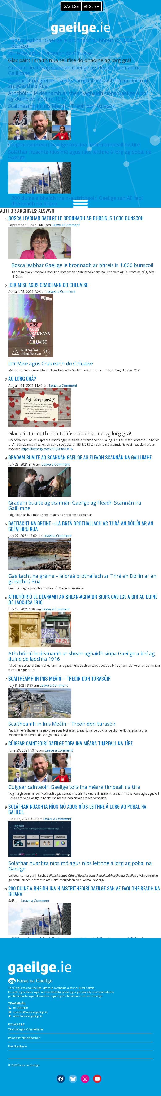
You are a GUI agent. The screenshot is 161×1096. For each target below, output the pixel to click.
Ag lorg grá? (22, 378)
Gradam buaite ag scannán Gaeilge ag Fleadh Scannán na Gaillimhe (74, 70)
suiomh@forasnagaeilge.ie (30, 1012)
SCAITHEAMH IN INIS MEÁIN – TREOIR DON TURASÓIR (59, 678)
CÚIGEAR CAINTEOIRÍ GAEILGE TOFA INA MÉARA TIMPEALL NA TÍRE (70, 743)
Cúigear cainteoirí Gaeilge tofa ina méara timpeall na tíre (74, 144)
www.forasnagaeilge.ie (28, 1016)
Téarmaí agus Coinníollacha (25, 1029)
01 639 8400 (20, 1008)
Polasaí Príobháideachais (24, 1038)
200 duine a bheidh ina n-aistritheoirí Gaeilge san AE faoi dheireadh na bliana (84, 890)
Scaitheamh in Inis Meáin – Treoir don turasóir (62, 105)
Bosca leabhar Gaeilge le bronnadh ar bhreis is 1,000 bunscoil (71, 43)
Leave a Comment (66, 225)
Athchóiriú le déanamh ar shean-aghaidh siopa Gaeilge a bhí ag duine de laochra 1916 (78, 95)
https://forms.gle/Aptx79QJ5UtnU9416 (47, 449)
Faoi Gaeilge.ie (17, 1046)
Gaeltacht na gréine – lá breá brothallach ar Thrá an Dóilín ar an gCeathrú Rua (78, 83)
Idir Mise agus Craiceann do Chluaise (50, 52)
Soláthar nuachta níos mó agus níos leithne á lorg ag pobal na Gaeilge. (77, 809)
